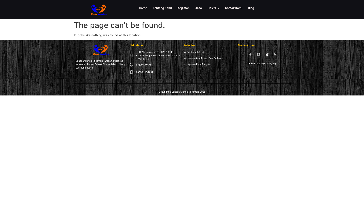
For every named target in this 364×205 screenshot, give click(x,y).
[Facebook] (250, 54)
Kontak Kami (233, 8)
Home (143, 8)
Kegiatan (183, 8)
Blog (251, 8)
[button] (213, 8)
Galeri (212, 8)
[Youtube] (276, 54)
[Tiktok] (267, 54)
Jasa (198, 8)
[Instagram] (259, 54)
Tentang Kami (162, 8)
